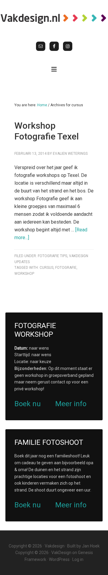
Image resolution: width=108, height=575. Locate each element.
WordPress (59, 559)
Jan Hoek (91, 546)
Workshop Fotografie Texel (46, 131)
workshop (24, 273)
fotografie (65, 267)
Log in (77, 559)
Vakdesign (54, 546)
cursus (46, 267)
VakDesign (61, 552)
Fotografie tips (52, 256)
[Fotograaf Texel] (54, 18)
